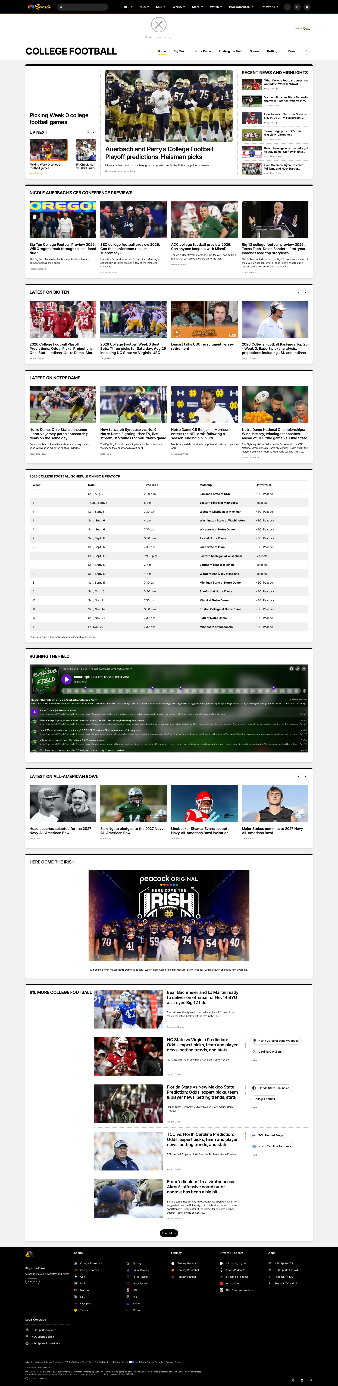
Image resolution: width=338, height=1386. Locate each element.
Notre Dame (203, 51)
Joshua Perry (128, 171)
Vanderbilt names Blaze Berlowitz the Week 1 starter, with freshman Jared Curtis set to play (286, 99)
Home (162, 51)
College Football (264, 1099)
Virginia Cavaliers (269, 1051)
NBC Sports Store (79, 1362)
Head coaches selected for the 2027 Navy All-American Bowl (60, 831)
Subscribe (32, 1281)
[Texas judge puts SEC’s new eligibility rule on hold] (252, 135)
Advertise (29, 1362)
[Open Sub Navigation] (132, 7)
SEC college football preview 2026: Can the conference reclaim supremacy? (130, 248)
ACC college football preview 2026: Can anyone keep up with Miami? (201, 246)
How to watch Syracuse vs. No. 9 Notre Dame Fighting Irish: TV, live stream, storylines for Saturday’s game (133, 434)
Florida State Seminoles (273, 1088)
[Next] (94, 132)
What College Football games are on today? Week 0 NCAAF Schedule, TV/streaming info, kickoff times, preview (286, 82)
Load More (169, 1233)
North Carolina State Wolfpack (278, 1040)
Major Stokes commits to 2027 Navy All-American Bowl (272, 831)
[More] (287, 7)
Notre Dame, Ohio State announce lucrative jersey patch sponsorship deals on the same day (59, 434)
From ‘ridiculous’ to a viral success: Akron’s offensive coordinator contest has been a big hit (201, 1186)
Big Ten (179, 51)
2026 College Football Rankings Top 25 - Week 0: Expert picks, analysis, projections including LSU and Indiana (275, 348)
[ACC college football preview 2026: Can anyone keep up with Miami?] (204, 219)
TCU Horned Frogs (270, 1135)
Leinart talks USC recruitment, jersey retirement (202, 346)
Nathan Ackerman (250, 457)
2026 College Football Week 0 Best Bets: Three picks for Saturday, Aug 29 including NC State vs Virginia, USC (133, 348)
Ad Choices (105, 1362)
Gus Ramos (35, 838)
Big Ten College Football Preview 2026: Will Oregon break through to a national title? (63, 248)
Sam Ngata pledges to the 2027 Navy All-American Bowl (132, 831)
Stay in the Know (35, 1268)
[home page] (39, 7)
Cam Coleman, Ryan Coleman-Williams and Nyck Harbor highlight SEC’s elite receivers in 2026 (285, 166)
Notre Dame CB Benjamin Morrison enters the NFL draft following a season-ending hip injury (200, 434)
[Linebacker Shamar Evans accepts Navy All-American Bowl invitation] (204, 803)
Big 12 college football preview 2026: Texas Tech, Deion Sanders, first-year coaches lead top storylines (273, 248)
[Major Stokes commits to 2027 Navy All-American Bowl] (275, 803)
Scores (254, 51)
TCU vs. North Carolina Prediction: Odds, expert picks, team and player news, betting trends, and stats (202, 1139)
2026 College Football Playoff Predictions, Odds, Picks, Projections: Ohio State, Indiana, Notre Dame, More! (63, 348)
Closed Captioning (54, 1362)
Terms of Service (174, 1362)
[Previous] (88, 132)
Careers (39, 1362)
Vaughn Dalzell (37, 358)
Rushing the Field (230, 51)
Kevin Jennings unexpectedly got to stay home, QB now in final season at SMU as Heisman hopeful (286, 149)
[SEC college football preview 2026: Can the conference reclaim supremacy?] (133, 219)
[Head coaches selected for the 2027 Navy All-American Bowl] (63, 803)
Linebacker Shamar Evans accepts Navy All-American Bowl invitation (200, 831)
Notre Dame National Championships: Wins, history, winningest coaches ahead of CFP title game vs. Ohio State (274, 434)
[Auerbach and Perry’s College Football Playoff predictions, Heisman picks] (169, 106)
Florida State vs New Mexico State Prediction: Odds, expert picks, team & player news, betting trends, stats (202, 1092)
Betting (272, 51)
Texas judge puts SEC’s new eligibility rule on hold (282, 132)
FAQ (66, 1362)
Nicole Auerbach (113, 171)
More (291, 51)
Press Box (93, 1362)
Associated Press (272, 105)
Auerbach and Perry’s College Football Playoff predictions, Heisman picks (159, 153)
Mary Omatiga (271, 88)
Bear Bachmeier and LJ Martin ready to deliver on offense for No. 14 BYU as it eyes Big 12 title (203, 997)
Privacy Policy (119, 1362)
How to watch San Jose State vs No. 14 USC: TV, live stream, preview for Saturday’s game (285, 115)
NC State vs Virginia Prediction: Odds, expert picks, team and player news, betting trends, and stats (202, 1044)
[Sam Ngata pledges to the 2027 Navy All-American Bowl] (133, 803)
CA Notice (159, 1362)
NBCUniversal (44, 1367)
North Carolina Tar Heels (274, 1146)
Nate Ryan (105, 453)
